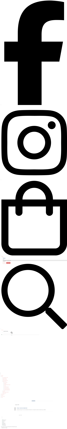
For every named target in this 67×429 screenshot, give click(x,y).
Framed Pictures (6, 386)
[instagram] (34, 179)
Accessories (5, 382)
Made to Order (5, 379)
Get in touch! (3, 396)
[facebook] (34, 104)
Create (6, 427)
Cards (5, 385)
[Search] (12, 332)
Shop (2, 376)
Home (2, 375)
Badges (5, 383)
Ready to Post (4, 381)
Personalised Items (5, 380)
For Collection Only (5, 377)
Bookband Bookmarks (7, 384)
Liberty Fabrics (5, 378)
